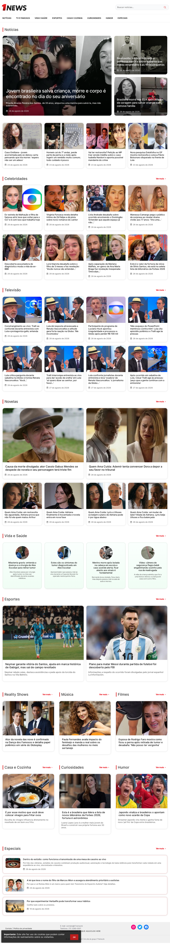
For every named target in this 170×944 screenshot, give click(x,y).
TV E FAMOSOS (23, 18)
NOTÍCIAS (6, 18)
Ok (74, 937)
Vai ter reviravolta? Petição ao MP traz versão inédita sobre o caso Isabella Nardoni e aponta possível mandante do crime (105, 156)
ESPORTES (57, 18)
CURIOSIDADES (94, 18)
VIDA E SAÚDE (41, 18)
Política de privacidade (23, 928)
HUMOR (109, 18)
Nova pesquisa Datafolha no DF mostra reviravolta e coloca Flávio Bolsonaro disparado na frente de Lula (147, 156)
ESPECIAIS (122, 18)
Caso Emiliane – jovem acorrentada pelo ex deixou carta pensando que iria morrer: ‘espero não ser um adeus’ (22, 156)
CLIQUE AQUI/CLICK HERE (90, 931)
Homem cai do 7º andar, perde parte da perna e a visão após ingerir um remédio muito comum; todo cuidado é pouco (63, 156)
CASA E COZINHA (74, 18)
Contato (8, 928)
